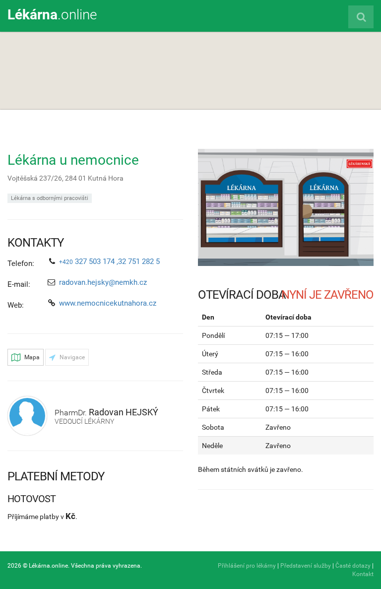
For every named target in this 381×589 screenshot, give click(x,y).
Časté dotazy (353, 565)
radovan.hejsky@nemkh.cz (103, 282)
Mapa (31, 357)
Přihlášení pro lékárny (247, 565)
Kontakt (363, 574)
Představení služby (305, 565)
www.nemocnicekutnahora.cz (107, 303)
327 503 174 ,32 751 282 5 (109, 261)
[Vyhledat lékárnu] (361, 16)
